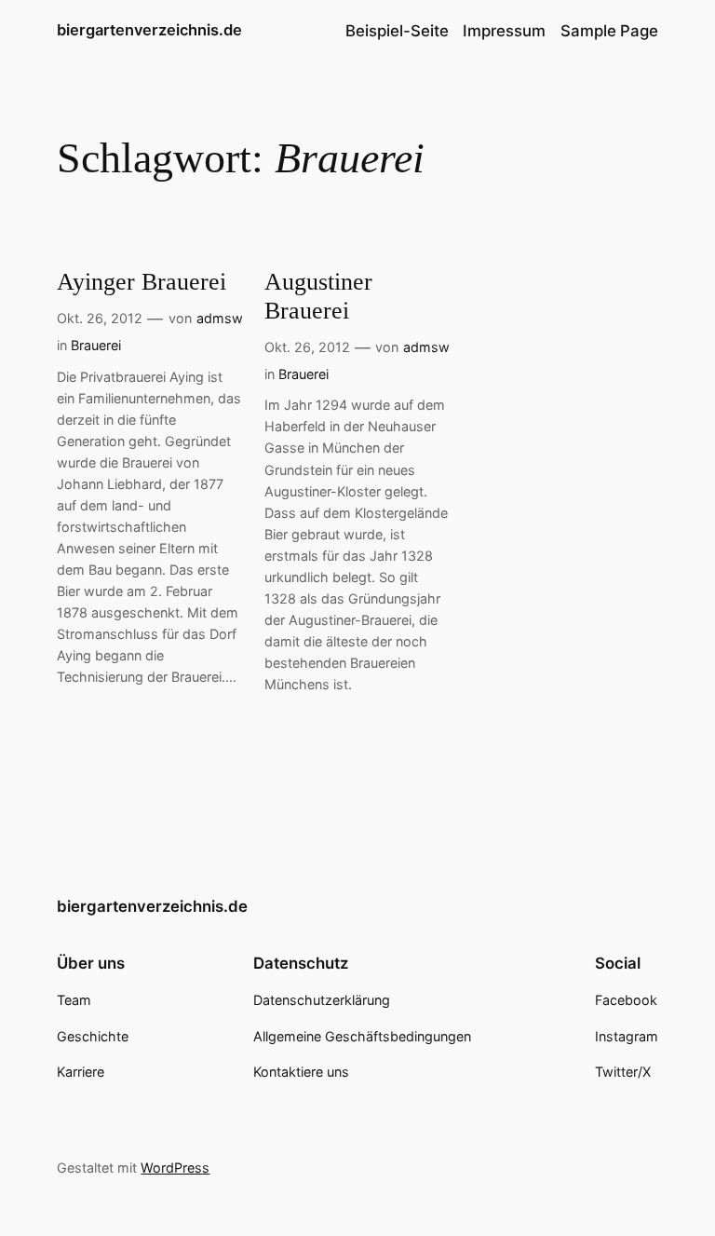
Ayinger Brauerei (141, 281)
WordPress (175, 1167)
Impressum (504, 30)
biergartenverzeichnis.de (149, 29)
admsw (219, 318)
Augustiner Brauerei (318, 296)
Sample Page (609, 30)
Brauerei (96, 345)
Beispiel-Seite (397, 30)
